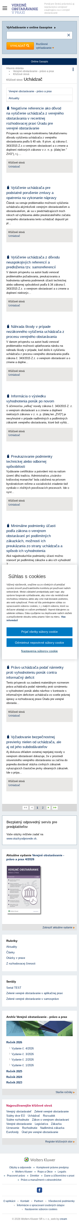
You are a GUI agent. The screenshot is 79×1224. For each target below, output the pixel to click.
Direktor (34, 1175)
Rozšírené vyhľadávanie (44, 46)
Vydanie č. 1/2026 (23, 1065)
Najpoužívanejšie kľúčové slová (29, 1105)
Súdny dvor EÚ (15, 1115)
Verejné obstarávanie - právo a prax (33, 71)
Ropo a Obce (45, 1171)
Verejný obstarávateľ (18, 1111)
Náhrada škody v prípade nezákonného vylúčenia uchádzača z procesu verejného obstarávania (35, 332)
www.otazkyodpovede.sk (22, 838)
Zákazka (56, 1123)
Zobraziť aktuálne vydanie (58, 927)
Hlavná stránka (15, 68)
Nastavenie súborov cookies (41, 1209)
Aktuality (14, 98)
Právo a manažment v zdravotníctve (41, 1179)
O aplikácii (9, 1201)
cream (63, 1218)
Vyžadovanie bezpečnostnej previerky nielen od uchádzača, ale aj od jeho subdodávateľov (33, 742)
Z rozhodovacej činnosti (20, 963)
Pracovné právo (16, 1175)
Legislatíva (41, 1123)
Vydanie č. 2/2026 (23, 1059)
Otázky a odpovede (20, 1167)
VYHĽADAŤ (18, 45)
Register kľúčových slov (59, 1141)
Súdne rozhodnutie (17, 1119)
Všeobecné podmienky (61, 1201)
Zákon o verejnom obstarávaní (50, 1119)
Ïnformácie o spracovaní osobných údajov (40, 1205)
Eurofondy (12, 1132)
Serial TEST (13, 987)
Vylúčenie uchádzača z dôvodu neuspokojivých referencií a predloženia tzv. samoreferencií (33, 262)
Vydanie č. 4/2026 (23, 1048)
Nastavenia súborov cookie (39, 651)
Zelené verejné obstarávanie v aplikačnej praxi (34, 993)
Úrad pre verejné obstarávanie (40, 1132)
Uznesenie (12, 1127)
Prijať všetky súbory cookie (39, 631)
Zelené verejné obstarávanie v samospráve (32, 998)
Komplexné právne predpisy (52, 1167)
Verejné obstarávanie (19, 1123)
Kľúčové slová (21, 74)
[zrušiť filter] (68, 35)
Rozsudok (49, 1115)
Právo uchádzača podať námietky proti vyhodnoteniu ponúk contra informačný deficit (35, 672)
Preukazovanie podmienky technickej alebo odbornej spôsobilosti (29, 462)
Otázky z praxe (15, 957)
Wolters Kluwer (23, 1171)
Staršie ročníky (64, 1092)
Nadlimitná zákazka (52, 1127)
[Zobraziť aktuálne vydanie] (24, 891)
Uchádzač (14, 166)
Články (10, 952)
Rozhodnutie (29, 1127)
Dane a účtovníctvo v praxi (59, 1175)
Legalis (62, 1171)
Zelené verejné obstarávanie (51, 1111)
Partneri (38, 1201)
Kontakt (24, 1201)
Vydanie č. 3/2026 (23, 1054)
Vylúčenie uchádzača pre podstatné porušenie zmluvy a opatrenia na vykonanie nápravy (31, 193)
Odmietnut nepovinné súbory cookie (39, 642)
